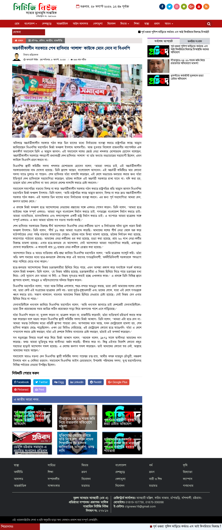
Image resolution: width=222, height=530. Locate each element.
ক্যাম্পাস (187, 479)
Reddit (97, 382)
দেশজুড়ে (47, 23)
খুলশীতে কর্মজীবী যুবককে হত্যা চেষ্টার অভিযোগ (120, 422)
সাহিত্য (52, 465)
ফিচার (124, 23)
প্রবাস (157, 23)
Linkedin (78, 382)
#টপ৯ (34, 40)
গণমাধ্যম (188, 486)
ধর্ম (151, 465)
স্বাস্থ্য (146, 23)
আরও (168, 23)
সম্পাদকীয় (53, 479)
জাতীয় (49, 40)
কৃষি (185, 465)
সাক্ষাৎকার (54, 486)
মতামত (86, 486)
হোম (17, 23)
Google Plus (119, 382)
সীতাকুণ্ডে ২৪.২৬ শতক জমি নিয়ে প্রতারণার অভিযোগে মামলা (77, 422)
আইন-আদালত (80, 23)
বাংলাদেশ (29, 23)
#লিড (42, 40)
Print (41, 389)
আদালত (18, 479)
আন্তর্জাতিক (62, 23)
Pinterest (23, 389)
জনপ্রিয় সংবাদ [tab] (195, 41)
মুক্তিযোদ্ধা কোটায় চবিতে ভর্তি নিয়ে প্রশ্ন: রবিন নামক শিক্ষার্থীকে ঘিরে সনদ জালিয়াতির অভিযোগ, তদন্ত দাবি (76, 443)
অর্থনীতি (18, 472)
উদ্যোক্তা (187, 472)
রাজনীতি (58, 40)
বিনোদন (112, 23)
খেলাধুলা (98, 23)
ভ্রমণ (84, 472)
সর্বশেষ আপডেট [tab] (164, 41)
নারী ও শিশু (155, 479)
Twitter (43, 382)
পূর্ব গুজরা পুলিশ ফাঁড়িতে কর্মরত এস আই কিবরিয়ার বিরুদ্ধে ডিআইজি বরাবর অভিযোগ (173, 32)
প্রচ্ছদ (20, 40)
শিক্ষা (136, 23)
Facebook (22, 382)
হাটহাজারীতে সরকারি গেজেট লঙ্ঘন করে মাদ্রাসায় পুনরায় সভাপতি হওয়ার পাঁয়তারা (121, 445)
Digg (60, 382)
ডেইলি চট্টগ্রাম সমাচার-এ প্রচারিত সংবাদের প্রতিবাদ (30, 449)
